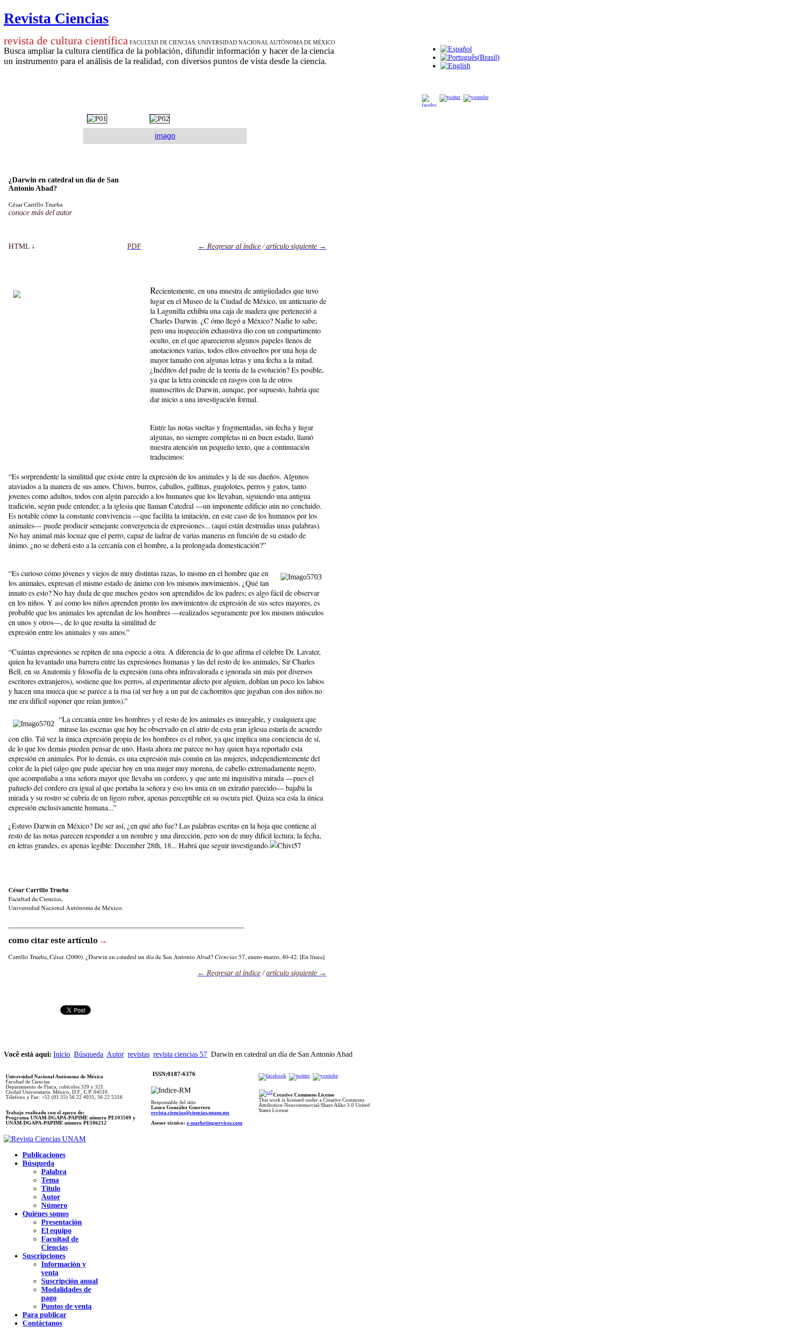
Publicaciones (43, 1155)
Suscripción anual (69, 1281)
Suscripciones (43, 1256)
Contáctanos (42, 1323)
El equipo (56, 1230)
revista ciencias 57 (180, 1054)
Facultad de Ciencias (60, 1243)
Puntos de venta (66, 1306)
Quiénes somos (45, 1214)
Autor (115, 1054)
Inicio (61, 1054)
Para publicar (44, 1315)
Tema (50, 1180)
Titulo (50, 1188)
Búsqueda (88, 1054)
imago (165, 136)
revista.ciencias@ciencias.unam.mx (190, 1112)
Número (54, 1205)
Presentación (61, 1222)
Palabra (53, 1172)
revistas (139, 1054)
